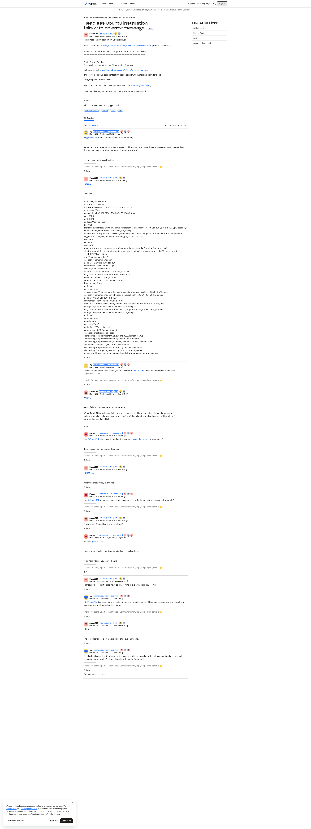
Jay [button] (90, 132)
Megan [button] (92, 433)
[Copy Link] (126, 36)
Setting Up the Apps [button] (92, 110)
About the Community (202, 43)
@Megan (90, 473)
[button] (86, 34)
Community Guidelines (139, 85)
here (172, 10)
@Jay (88, 184)
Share (87, 101)
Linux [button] (120, 110)
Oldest (94, 126)
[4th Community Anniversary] (121, 131)
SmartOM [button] (93, 34)
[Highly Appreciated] (128, 131)
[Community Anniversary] (115, 34)
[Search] (214, 3)
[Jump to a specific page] (185, 126)
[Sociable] (125, 131)
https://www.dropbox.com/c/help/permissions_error (123, 70)
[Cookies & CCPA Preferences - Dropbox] (39, 813)
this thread (138, 370)
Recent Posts (198, 33)
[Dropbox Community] (90, 3)
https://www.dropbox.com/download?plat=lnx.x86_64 (126, 45)
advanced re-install (139, 439)
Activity (196, 38)
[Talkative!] (119, 34)
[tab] (88, 118)
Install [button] (113, 110)
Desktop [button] (105, 110)
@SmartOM (91, 137)
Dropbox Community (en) (198, 4)
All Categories (199, 28)
